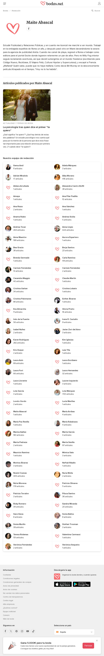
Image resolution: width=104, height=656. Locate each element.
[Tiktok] (33, 631)
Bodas (6, 11)
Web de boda (8, 619)
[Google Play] (82, 586)
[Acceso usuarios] (99, 3)
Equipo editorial (9, 611)
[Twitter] (11, 631)
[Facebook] (5, 631)
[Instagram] (22, 631)
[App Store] (63, 586)
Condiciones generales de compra (17, 582)
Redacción (16, 11)
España (63, 632)
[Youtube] (27, 631)
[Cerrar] (96, 640)
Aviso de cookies (10, 589)
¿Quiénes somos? (10, 608)
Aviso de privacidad (11, 586)
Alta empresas (9, 604)
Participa (88, 645)
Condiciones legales (11, 578)
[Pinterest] (16, 631)
